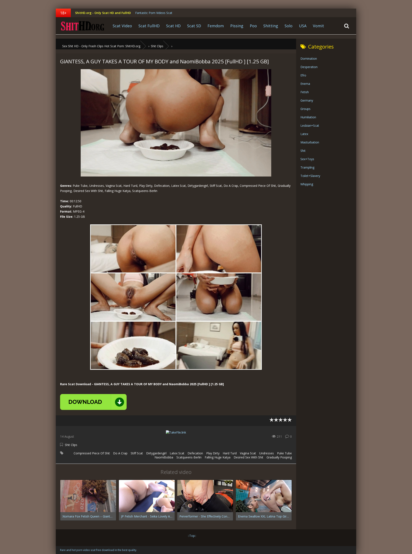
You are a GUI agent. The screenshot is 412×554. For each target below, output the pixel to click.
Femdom (216, 25)
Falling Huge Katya (217, 457)
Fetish (304, 92)
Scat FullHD (149, 25)
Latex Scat (177, 453)
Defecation (195, 453)
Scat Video (122, 25)
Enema (305, 84)
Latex (304, 134)
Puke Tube (284, 453)
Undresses (266, 453)
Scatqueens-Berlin (188, 457)
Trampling (307, 167)
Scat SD (194, 25)
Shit (303, 151)
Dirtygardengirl (156, 453)
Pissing (236, 25)
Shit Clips (71, 445)
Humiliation (308, 117)
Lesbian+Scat (309, 125)
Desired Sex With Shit (248, 457)
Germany (306, 100)
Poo (253, 25)
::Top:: (192, 536)
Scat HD (173, 25)
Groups (305, 109)
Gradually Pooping (279, 457)
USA (302, 25)
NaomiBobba (163, 457)
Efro (303, 75)
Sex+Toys (307, 159)
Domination (308, 58)
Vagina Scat (248, 453)
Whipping (306, 184)
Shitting (270, 25)
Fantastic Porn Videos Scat (153, 13)
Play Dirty (213, 453)
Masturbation (309, 142)
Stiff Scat (137, 453)
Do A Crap (120, 453)
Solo (288, 25)
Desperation (309, 67)
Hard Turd (230, 453)
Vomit (318, 25)
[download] (93, 402)
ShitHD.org (82, 25)
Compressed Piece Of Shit (92, 453)
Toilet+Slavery (310, 176)
